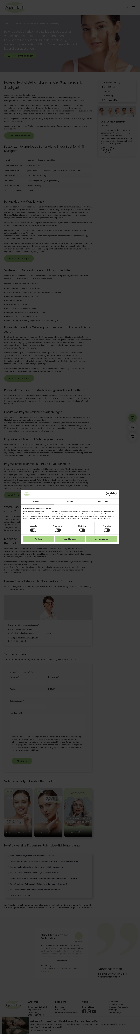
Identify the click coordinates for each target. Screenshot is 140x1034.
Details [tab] (70, 501)
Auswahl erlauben (70, 539)
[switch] (58, 530)
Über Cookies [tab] (103, 501)
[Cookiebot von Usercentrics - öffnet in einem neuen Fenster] (107, 494)
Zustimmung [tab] (37, 501)
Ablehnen (38, 539)
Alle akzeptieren (101, 539)
